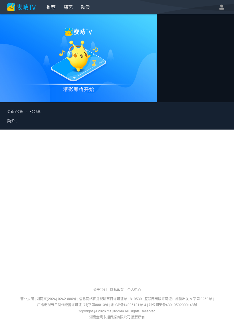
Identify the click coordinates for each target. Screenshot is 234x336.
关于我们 (100, 289)
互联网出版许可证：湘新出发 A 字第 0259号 (178, 298)
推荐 (51, 7)
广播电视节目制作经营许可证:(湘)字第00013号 (72, 304)
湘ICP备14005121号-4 (128, 304)
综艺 (68, 7)
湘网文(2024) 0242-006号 (56, 298)
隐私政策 (117, 289)
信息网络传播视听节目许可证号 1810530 (110, 298)
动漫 (85, 7)
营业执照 (27, 298)
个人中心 (134, 289)
